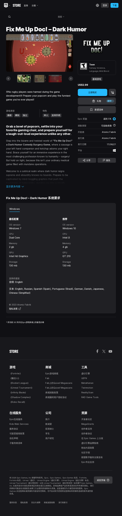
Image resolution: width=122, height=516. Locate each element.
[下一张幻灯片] (71, 78)
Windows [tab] (14, 208)
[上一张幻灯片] (8, 78)
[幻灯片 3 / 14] (55, 78)
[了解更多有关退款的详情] (114, 125)
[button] (39, 186)
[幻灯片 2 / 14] (39, 78)
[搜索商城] (9, 17)
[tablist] (61, 209)
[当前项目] (24, 78)
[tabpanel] (61, 241)
